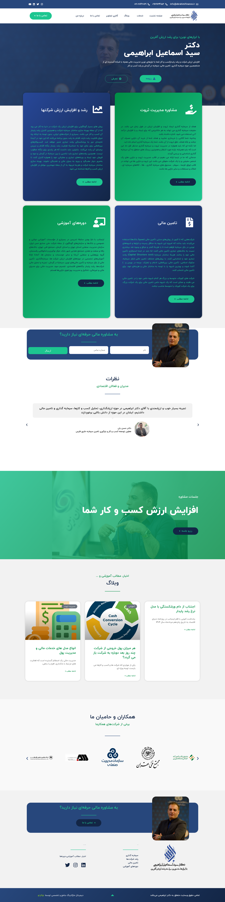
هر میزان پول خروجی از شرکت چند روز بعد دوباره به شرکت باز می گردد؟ (114, 653)
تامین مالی (133, 862)
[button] (89, 182)
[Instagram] (41, 4)
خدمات (140, 15)
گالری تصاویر (112, 15)
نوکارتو (41, 895)
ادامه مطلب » (189, 629)
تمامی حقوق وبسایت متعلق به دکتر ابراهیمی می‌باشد (175, 895)
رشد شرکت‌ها (132, 859)
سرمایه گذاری (132, 855)
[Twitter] (37, 4)
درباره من (80, 15)
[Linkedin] (34, 4)
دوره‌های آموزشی (130, 866)
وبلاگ (126, 15)
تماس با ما (95, 15)
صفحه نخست (155, 15)
